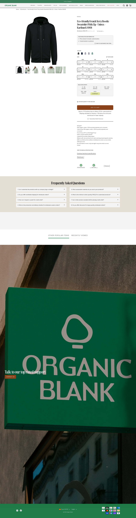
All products (23, 9)
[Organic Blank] (11, 5)
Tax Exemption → (100, 31)
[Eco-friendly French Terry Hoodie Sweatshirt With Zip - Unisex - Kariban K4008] (19, 70)
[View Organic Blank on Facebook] (21, 510)
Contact (95, 93)
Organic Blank (70, 512)
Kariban (79, 16)
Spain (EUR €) (64, 509)
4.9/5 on (67, 1)
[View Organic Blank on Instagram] (17, 510)
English (73, 509)
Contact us (10, 377)
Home (17, 9)
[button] (33, 5)
